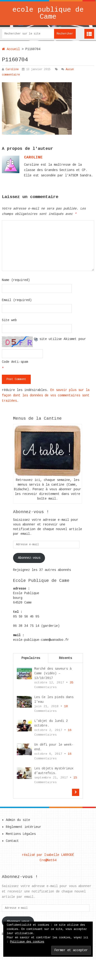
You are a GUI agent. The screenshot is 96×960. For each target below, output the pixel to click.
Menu (89, 34)
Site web (9, 320)
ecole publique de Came (48, 13)
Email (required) (17, 300)
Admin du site (18, 820)
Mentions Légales (21, 834)
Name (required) (16, 280)
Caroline (12, 69)
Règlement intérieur (23, 827)
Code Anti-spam (15, 362)
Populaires (30, 658)
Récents (65, 658)
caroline (33, 157)
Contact (12, 841)
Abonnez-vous (29, 558)
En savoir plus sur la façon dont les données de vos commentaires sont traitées (45, 395)
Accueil (12, 49)
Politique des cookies (27, 941)
